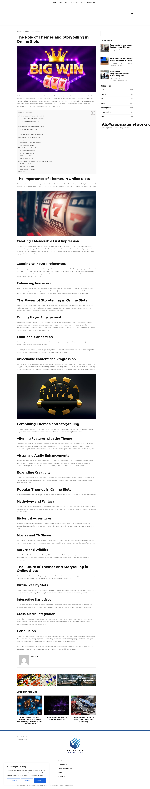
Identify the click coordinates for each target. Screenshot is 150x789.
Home (54, 2)
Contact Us (91, 2)
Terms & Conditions (65, 768)
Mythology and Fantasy (28, 150)
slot (61, 246)
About (82, 2)
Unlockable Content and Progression (32, 134)
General (103, 94)
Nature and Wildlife (27, 158)
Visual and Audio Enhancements (31, 142)
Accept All (40, 780)
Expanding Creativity (28, 145)
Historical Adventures (28, 153)
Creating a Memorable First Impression (32, 118)
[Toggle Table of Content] (92, 113)
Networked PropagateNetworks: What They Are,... (119, 73)
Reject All (27, 780)
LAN (66, 2)
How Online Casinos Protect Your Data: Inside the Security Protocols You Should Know (29, 720)
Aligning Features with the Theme (31, 140)
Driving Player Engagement (29, 129)
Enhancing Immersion (28, 124)
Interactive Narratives (28, 166)
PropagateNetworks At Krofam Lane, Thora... (121, 46)
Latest (27, 31)
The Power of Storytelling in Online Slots (31, 126)
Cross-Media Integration (29, 169)
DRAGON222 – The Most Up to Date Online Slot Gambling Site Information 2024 (35, 680)
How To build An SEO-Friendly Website (57, 718)
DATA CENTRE (74, 2)
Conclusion (22, 172)
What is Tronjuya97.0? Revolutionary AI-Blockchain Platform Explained (76, 679)
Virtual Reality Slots (27, 164)
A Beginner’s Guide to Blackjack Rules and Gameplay (84, 719)
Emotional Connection (28, 132)
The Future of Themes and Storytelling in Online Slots (35, 161)
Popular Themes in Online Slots (28, 148)
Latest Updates (106, 107)
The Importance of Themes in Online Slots (31, 116)
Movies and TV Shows (28, 156)
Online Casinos (106, 112)
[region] (26, 774)
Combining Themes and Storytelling (30, 137)
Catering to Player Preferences (30, 121)
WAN (60, 2)
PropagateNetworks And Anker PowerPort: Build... (121, 59)
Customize (13, 780)
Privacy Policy (63, 764)
